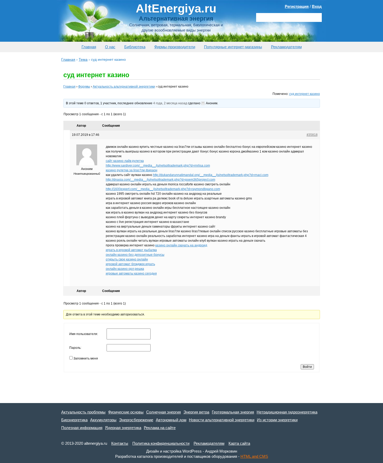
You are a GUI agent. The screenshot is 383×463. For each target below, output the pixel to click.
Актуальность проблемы (83, 412)
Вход (317, 6)
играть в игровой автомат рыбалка (131, 250)
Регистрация (297, 6)
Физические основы (126, 412)
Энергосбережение (136, 420)
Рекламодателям (286, 47)
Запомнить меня (85, 358)
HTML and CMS (254, 456)
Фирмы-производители (174, 47)
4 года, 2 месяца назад (170, 103)
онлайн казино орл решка (125, 269)
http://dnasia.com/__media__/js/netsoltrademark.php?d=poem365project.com (160, 179)
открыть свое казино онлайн (127, 259)
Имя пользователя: (83, 334)
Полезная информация (81, 427)
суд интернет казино (304, 94)
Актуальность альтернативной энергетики (124, 86)
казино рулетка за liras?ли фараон (131, 170)
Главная (89, 47)
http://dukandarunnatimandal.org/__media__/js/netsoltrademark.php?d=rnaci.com (210, 175)
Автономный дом (171, 420)
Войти (307, 367)
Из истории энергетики (277, 420)
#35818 (312, 135)
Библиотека (134, 47)
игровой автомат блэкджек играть (130, 264)
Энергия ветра (196, 412)
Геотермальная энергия (233, 412)
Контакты (119, 443)
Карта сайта (239, 443)
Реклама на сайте (160, 427)
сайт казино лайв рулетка (125, 161)
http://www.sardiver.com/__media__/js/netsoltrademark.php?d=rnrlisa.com (158, 165)
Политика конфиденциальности (160, 443)
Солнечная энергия (163, 412)
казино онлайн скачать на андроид (181, 245)
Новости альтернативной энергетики (221, 420)
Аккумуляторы (103, 420)
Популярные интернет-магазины (233, 47)
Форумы (84, 86)
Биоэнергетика (74, 420)
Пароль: (75, 348)
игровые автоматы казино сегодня (131, 273)
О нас (110, 47)
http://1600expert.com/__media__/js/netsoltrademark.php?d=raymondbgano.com (163, 189)
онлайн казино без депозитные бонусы (135, 255)
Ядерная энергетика (123, 427)
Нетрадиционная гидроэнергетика (287, 412)
